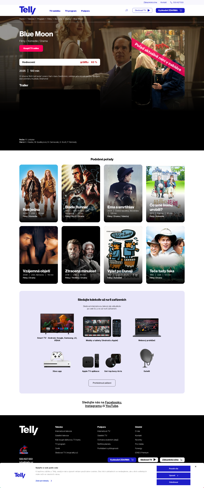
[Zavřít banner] (195, 466)
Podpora (85, 11)
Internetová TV (103, 431)
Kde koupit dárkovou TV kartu (68, 440)
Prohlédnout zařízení (102, 383)
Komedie (58, 19)
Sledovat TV (140, 10)
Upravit (172, 475)
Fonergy (138, 448)
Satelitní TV (102, 435)
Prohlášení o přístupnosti (107, 448)
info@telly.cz (26, 462)
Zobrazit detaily (42, 481)
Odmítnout (173, 482)
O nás (137, 431)
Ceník (57, 448)
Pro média (139, 444)
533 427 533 (26, 459)
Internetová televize (63, 431)
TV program (70, 11)
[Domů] (27, 10)
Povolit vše (173, 469)
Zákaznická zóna (150, 2)
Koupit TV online (31, 48)
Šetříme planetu (104, 444)
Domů (22, 19)
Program (41, 19)
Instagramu (93, 406)
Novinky (138, 440)
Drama (68, 19)
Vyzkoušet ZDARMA (168, 10)
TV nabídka (54, 11)
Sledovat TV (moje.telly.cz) (66, 452)
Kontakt (164, 2)
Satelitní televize (62, 435)
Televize (30, 19)
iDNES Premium (142, 452)
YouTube (112, 406)
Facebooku (113, 402)
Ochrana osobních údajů (107, 440)
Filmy (49, 19)
